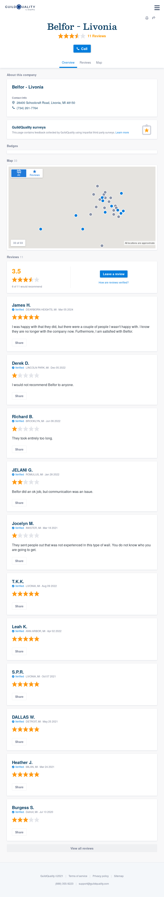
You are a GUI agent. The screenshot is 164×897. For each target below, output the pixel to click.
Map (99, 62)
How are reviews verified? (114, 282)
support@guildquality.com (94, 883)
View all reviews (82, 848)
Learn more (122, 132)
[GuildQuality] (20, 7)
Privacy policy (101, 876)
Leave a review (113, 274)
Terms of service (78, 876)
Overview (68, 62)
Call (84, 48)
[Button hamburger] (157, 8)
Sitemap (119, 876)
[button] (111, 206)
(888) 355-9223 (64, 883)
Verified (20, 309)
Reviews (85, 62)
